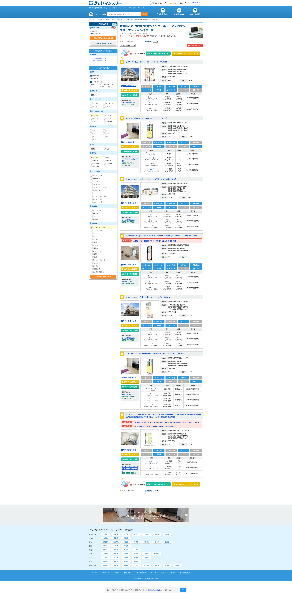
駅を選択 (130, 19)
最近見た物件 (160, 3)
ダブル (95, 106)
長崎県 (157, 565)
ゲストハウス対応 (98, 202)
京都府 (126, 553)
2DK (107, 136)
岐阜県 (126, 550)
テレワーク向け (98, 199)
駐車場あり (96, 219)
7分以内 (95, 121)
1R (94, 130)
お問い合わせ (128, 573)
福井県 (105, 546)
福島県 (167, 534)
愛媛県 (116, 561)
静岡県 (116, 550)
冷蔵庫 (95, 242)
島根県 (147, 557)
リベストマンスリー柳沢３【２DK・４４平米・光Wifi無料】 (147, 62)
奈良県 (136, 553)
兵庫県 (116, 553)
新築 (107, 157)
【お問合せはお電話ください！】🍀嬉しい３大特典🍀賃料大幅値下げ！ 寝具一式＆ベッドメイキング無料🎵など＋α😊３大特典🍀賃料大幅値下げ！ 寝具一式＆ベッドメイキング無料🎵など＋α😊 (199, 422)
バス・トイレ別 (98, 230)
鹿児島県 (146, 565)
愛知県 (105, 550)
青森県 (116, 534)
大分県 (136, 565)
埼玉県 (126, 542)
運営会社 (116, 573)
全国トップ (93, 573)
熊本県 (126, 565)
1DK (94, 133)
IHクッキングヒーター (100, 260)
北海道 (105, 534)
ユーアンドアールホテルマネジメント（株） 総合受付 (130, 469)
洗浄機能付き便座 (98, 272)
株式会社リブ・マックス (129, 394)
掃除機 (95, 257)
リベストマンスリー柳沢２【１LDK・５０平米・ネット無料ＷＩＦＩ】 (151, 179)
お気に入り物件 (179, 3)
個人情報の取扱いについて (144, 573)
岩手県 (126, 534)
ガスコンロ (96, 263)
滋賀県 (147, 553)
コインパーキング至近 (100, 196)
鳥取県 (136, 557)
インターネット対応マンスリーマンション (115, 19)
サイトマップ (105, 573)
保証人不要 (96, 184)
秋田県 (136, 534)
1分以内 (108, 115)
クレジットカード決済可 (100, 187)
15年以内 (109, 163)
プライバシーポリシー (155, 590)
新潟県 (126, 538)
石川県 (116, 546)
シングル (95, 103)
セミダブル (109, 103)
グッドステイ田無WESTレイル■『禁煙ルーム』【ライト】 (147, 118)
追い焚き (95, 266)
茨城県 (147, 542)
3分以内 (95, 118)
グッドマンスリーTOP (95, 19)
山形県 (157, 534)
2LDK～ (95, 140)
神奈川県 (116, 542)
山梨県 (105, 538)
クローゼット (97, 245)
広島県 (105, 557)
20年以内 (96, 166)
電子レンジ (96, 239)
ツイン (108, 106)
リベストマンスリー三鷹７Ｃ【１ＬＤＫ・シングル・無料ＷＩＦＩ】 (150, 297)
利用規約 (172, 573)
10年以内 (96, 163)
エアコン (95, 233)
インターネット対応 (99, 227)
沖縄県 (177, 565)
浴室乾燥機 (96, 269)
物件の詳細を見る (129, 86)
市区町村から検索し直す (100, 58)
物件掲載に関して (185, 573)
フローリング (97, 251)
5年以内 (108, 160)
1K (107, 130)
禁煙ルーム (96, 190)
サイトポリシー (161, 573)
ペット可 (95, 181)
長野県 (116, 538)
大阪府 (105, 553)
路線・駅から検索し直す (100, 60)
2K (94, 136)
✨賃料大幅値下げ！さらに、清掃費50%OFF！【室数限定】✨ (154, 426)
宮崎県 (116, 565)
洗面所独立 (96, 248)
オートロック (97, 210)
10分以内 (109, 121)
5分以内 (108, 118)
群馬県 (167, 542)
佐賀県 (167, 565)
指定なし (95, 115)
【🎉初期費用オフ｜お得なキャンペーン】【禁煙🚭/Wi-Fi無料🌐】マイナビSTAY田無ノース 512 (161, 236)
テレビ (95, 236)
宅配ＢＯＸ (96, 213)
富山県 (126, 546)
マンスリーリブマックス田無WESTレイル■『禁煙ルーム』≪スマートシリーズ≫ (155, 353)
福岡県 (105, 565)
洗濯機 (95, 254)
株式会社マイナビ (127, 281)
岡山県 (126, 557)
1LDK (108, 133)
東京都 (105, 542)
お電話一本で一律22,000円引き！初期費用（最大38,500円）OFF (154, 241)
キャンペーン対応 (98, 175)
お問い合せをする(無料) (130, 95)
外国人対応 (96, 178)
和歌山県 (157, 553)
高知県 (126, 561)
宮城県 (147, 534)
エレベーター (97, 216)
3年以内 (95, 160)
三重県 (136, 550)
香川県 (105, 561)
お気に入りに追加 (130, 90)
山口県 (116, 557)
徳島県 (136, 561)
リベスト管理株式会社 (128, 102)
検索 (145, 14)
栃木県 (157, 542)
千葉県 (136, 542)
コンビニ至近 (97, 193)
